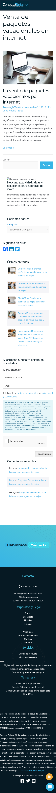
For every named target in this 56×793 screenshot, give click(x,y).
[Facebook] (22, 781)
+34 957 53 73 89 (28, 586)
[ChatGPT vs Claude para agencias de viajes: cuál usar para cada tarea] (12, 300)
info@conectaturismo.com (29, 593)
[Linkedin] (34, 781)
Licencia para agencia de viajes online (28, 669)
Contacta (38, 545)
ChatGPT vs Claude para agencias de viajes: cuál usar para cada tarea (31, 302)
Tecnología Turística (13, 107)
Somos (28, 613)
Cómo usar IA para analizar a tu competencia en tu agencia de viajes (32, 287)
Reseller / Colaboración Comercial (28, 687)
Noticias (28, 620)
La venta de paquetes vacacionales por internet (26, 96)
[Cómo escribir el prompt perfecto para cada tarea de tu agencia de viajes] (12, 270)
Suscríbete (28, 617)
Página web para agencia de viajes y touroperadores (28, 665)
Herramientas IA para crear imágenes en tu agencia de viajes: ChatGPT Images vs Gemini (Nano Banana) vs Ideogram (30, 338)
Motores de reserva (28, 657)
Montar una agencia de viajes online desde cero (28, 691)
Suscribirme (44, 454)
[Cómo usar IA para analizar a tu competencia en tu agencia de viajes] (12, 285)
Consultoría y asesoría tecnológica (28, 672)
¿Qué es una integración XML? (28, 684)
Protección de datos (28, 635)
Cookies (28, 639)
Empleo (28, 624)
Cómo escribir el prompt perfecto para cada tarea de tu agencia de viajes (32, 272)
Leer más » (8, 147)
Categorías (12, 224)
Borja (11, 480)
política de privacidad (27, 393)
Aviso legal (28, 632)
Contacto (28, 642)
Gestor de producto (28, 654)
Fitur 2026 (28, 694)
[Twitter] (28, 781)
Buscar (6, 159)
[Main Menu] (51, 5)
